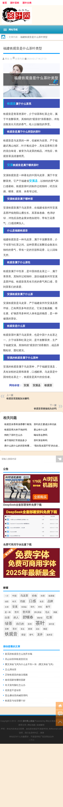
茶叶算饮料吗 (40, 440)
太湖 (6, 607)
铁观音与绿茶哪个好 (15, 700)
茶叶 (40, 622)
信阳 (6, 601)
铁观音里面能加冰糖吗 (17, 398)
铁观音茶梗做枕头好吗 (45, 408)
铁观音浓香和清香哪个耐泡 (18, 424)
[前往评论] (59, 713)
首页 (4, 2)
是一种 (8, 612)
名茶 (42, 601)
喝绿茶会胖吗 (40, 434)
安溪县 (33, 181)
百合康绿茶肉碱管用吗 (16, 695)
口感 (32, 600)
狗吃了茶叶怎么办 (13, 434)
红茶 (49, 617)
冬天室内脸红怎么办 (15, 685)
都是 (45, 628)
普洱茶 (26, 612)
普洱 (17, 612)
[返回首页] (59, 705)
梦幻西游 (37, 612)
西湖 (30, 628)
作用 (43, 595)
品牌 (50, 601)
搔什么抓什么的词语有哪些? (18, 445)
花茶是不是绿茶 (13, 690)
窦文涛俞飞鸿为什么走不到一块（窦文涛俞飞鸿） (30, 664)
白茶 (7, 617)
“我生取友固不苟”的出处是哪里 (48, 445)
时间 (40, 606)
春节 (48, 606)
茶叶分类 (27, 2)
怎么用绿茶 (10, 669)
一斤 (6, 596)
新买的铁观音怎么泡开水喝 (18, 653)
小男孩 (31, 739)
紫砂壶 (39, 617)
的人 (16, 617)
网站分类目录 (51, 720)
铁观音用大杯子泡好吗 (15, 429)
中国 (14, 595)
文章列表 (13, 36)
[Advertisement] (31, 775)
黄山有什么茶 (40, 429)
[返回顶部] (59, 721)
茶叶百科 (14, 2)
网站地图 (31, 724)
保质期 (51, 595)
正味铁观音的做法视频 (16, 674)
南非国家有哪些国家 (15, 679)
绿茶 (8, 623)
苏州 (30, 624)
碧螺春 (28, 616)
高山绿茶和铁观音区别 (16, 659)
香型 (23, 634)
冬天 (14, 601)
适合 (37, 628)
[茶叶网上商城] (31, 15)
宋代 (32, 606)
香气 (31, 634)
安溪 (10, 165)
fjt (11, 59)
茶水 (15, 628)
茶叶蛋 (51, 624)
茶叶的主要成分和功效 (45, 424)
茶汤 (22, 628)
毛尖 (47, 612)
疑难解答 (41, 724)
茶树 (7, 628)
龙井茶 (49, 634)
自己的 (20, 623)
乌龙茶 (24, 595)
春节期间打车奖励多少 (15, 440)
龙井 (40, 634)
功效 (22, 601)
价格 (34, 595)
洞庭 (55, 612)
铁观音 (11, 103)
